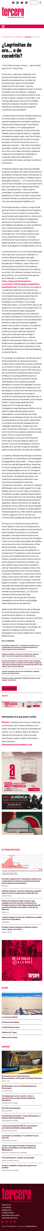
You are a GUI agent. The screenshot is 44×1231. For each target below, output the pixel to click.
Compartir (10, 688)
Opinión (28, 37)
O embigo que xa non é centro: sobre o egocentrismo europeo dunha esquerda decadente (18, 1098)
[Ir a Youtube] (22, 2)
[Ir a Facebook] (13, 2)
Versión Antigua (10, 1218)
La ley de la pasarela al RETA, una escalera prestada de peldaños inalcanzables (19, 1127)
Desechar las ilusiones (11, 1108)
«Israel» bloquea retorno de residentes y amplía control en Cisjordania (20, 672)
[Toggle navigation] (3, 26)
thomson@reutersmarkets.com (17, 744)
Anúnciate (7, 1210)
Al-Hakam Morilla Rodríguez (12, 37)
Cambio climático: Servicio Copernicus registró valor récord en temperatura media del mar (20, 655)
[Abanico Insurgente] (22, 828)
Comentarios (8, 1213)
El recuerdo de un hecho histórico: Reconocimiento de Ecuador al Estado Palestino (22, 1077)
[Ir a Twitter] (18, 2)
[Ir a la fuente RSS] (26, 2)
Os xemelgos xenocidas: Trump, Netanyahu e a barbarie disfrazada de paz (21, 1117)
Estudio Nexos (31, 1226)
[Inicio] (13, 12)
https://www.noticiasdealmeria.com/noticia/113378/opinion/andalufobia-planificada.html (21, 284)
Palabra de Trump (9, 1032)
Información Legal (11, 1215)
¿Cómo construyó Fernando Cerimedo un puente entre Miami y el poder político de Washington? (19, 1147)
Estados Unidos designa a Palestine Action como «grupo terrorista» (21, 679)
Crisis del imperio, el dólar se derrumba (18, 1158)
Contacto (6, 1205)
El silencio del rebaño (10, 1022)
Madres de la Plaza (9, 1037)
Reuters (6, 722)
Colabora (6, 1207)
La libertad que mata (10, 1027)
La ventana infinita (10, 1017)
